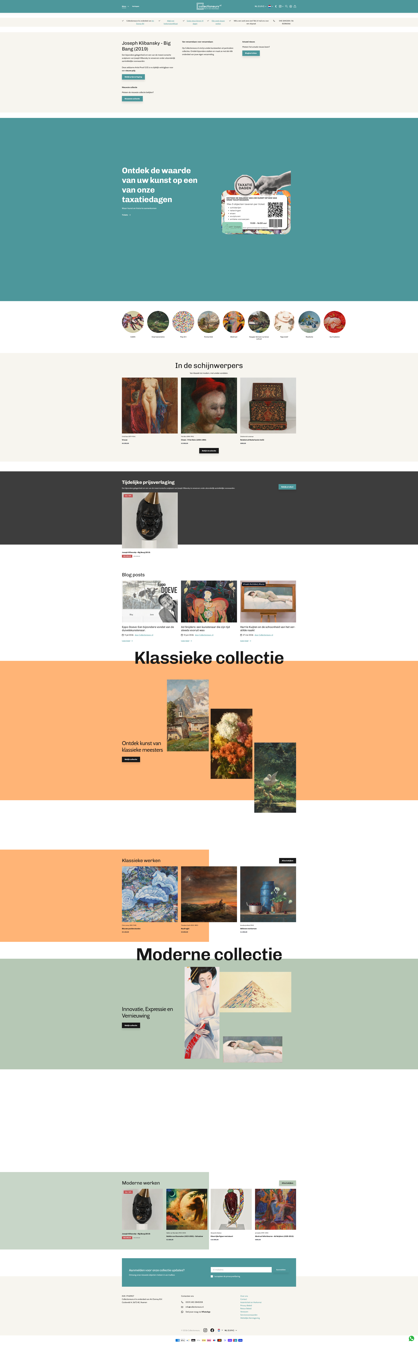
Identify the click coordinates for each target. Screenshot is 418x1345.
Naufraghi (185, 929)
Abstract (233, 337)
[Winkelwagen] (295, 6)
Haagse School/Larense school (259, 338)
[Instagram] (205, 1330)
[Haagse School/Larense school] (259, 322)
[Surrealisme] (335, 322)
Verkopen (135, 6)
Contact (243, 1299)
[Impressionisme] (158, 322)
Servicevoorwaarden (248, 1315)
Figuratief (284, 337)
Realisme (309, 337)
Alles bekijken (287, 861)
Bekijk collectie (131, 759)
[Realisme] (309, 322)
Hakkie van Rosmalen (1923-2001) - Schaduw (184, 1236)
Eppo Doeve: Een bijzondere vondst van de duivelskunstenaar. (148, 628)
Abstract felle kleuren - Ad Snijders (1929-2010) (274, 1236)
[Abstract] (234, 322)
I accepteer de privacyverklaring (227, 1276)
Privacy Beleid (246, 1305)
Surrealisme (335, 337)
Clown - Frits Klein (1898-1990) (193, 440)
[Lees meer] (281, 6)
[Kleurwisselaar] (276, 6)
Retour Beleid (245, 1308)
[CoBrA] (133, 322)
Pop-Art (183, 337)
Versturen (244, 1312)
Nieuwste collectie (132, 99)
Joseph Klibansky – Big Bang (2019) (136, 552)
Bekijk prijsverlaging (133, 77)
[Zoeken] (286, 6)
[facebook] (212, 1330)
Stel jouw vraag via (198, 1312)
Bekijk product (287, 487)
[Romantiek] (209, 322)
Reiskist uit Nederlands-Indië (252, 440)
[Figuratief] (284, 322)
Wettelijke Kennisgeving (250, 1318)
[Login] (290, 6)
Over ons (244, 1296)
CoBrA (132, 337)
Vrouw (124, 440)
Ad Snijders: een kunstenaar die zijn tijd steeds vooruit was (205, 628)
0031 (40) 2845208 (194, 1302)
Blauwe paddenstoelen (131, 929)
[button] (291, 322)
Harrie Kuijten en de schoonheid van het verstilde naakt (268, 628)
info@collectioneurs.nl (195, 1307)
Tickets (125, 215)
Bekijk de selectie (209, 451)
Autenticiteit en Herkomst (250, 1302)
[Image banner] (256, 209)
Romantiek (208, 337)
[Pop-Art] (183, 322)
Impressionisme (158, 337)
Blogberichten (251, 53)
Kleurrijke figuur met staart (222, 1236)
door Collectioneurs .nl (144, 635)
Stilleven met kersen (248, 929)
